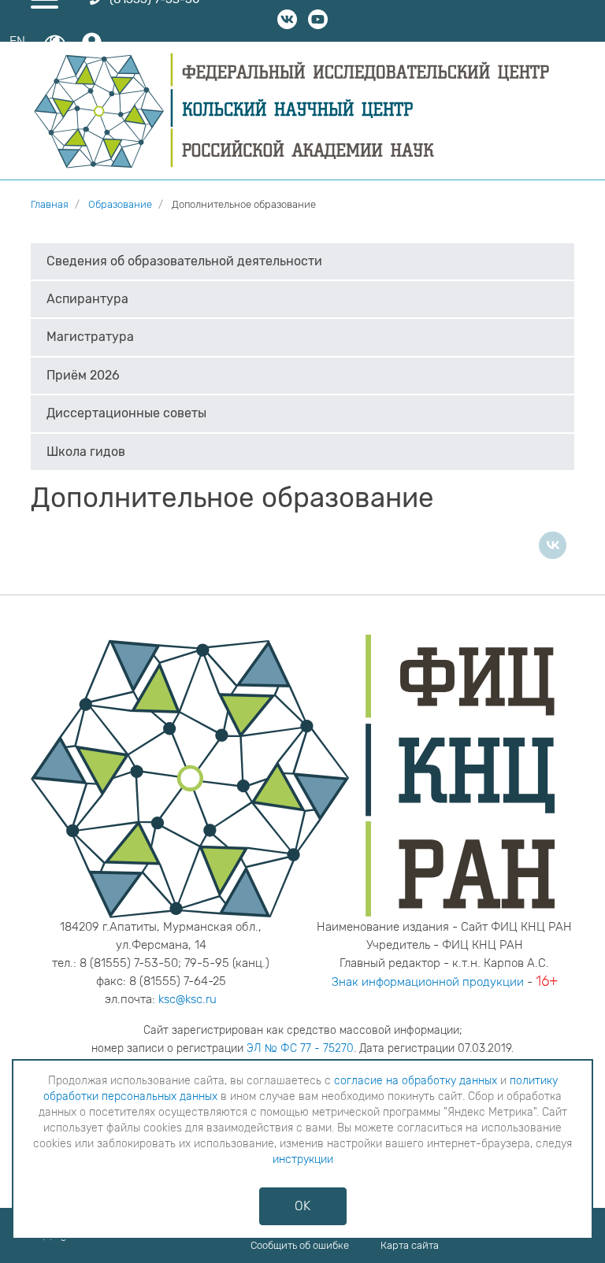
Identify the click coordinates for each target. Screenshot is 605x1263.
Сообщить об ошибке (300, 1245)
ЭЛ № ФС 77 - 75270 (300, 1048)
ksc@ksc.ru (187, 999)
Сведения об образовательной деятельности (184, 261)
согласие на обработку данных (415, 1080)
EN (17, 41)
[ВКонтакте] (552, 545)
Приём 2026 (83, 375)
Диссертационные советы (126, 413)
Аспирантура (87, 298)
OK (302, 1205)
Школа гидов (85, 451)
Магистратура (90, 336)
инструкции (303, 1159)
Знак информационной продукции (428, 982)
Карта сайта (409, 1245)
